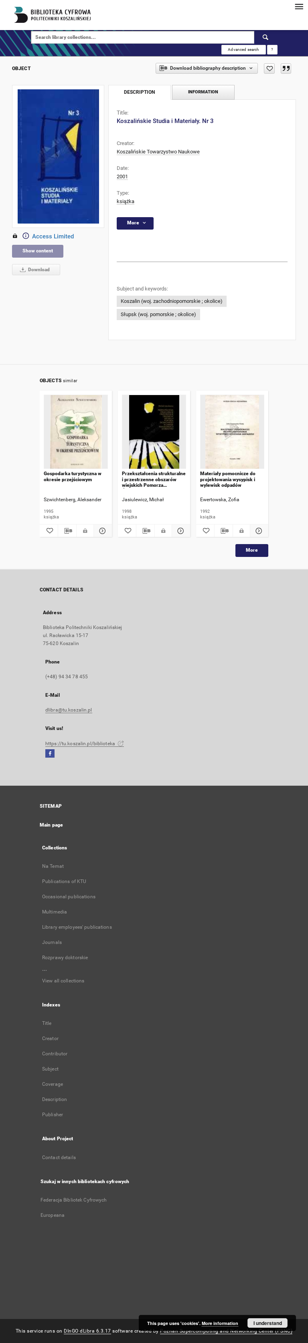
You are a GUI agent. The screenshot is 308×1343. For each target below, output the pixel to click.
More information (220, 1323)
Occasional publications (68, 896)
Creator (50, 1038)
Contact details (59, 1157)
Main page (51, 825)
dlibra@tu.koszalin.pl (68, 710)
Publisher (52, 1114)
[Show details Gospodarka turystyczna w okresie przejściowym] (102, 531)
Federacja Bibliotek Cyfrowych (74, 1200)
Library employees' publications (77, 927)
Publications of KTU (64, 881)
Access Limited (53, 236)
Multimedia (54, 912)
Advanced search (243, 49)
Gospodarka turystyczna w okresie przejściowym (72, 476)
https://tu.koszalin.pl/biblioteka (80, 743)
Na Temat (53, 866)
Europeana (53, 1215)
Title (47, 1023)
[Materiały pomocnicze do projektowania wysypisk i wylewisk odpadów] (232, 432)
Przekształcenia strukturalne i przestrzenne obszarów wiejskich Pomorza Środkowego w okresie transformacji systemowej (154, 479)
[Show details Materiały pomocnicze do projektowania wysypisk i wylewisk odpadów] (258, 531)
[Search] (266, 37)
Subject (50, 1069)
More (252, 550)
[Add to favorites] (269, 68)
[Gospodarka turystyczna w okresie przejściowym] (75, 432)
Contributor (54, 1054)
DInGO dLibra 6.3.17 (87, 1331)
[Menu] (299, 6)
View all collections (63, 981)
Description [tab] (139, 92)
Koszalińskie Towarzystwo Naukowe (158, 152)
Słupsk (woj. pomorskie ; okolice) (158, 314)
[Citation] (286, 68)
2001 (122, 176)
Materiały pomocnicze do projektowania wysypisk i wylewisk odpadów (227, 479)
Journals (52, 942)
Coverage (52, 1084)
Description (54, 1099)
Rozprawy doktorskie (65, 957)
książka (125, 201)
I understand (267, 1323)
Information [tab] (203, 92)
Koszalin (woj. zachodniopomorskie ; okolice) (172, 301)
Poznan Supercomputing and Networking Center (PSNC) (226, 1331)
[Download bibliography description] (67, 531)
